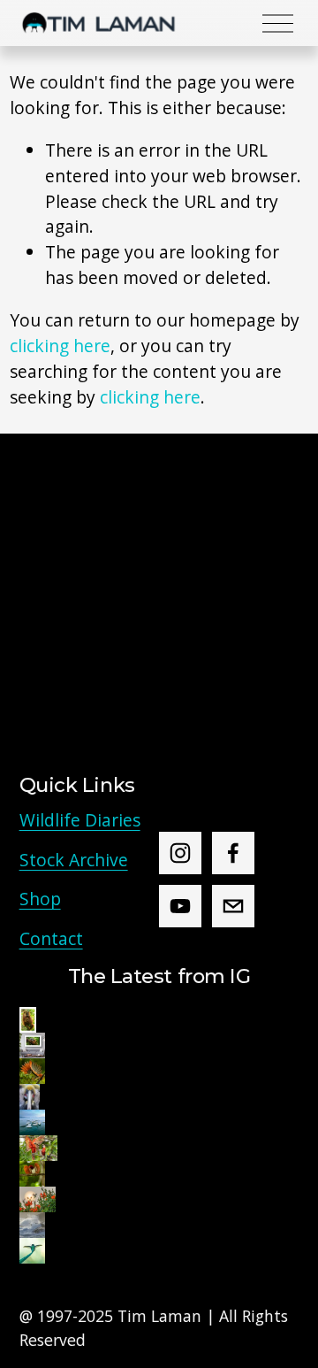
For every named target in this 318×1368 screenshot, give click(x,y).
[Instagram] (180, 853)
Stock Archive (73, 860)
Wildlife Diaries (79, 820)
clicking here (60, 345)
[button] (27, 1020)
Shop (40, 899)
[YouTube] (180, 906)
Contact (51, 938)
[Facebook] (233, 853)
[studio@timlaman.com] (233, 906)
